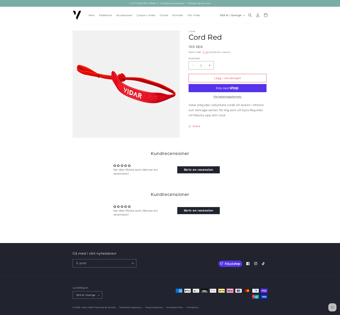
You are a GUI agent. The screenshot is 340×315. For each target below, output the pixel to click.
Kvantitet (194, 58)
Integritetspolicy (154, 307)
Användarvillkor (174, 307)
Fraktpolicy (193, 307)
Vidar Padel (87, 307)
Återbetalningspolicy (130, 307)
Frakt (206, 52)
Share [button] (196, 126)
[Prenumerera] (132, 263)
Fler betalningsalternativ (228, 96)
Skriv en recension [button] (198, 169)
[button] (250, 15)
